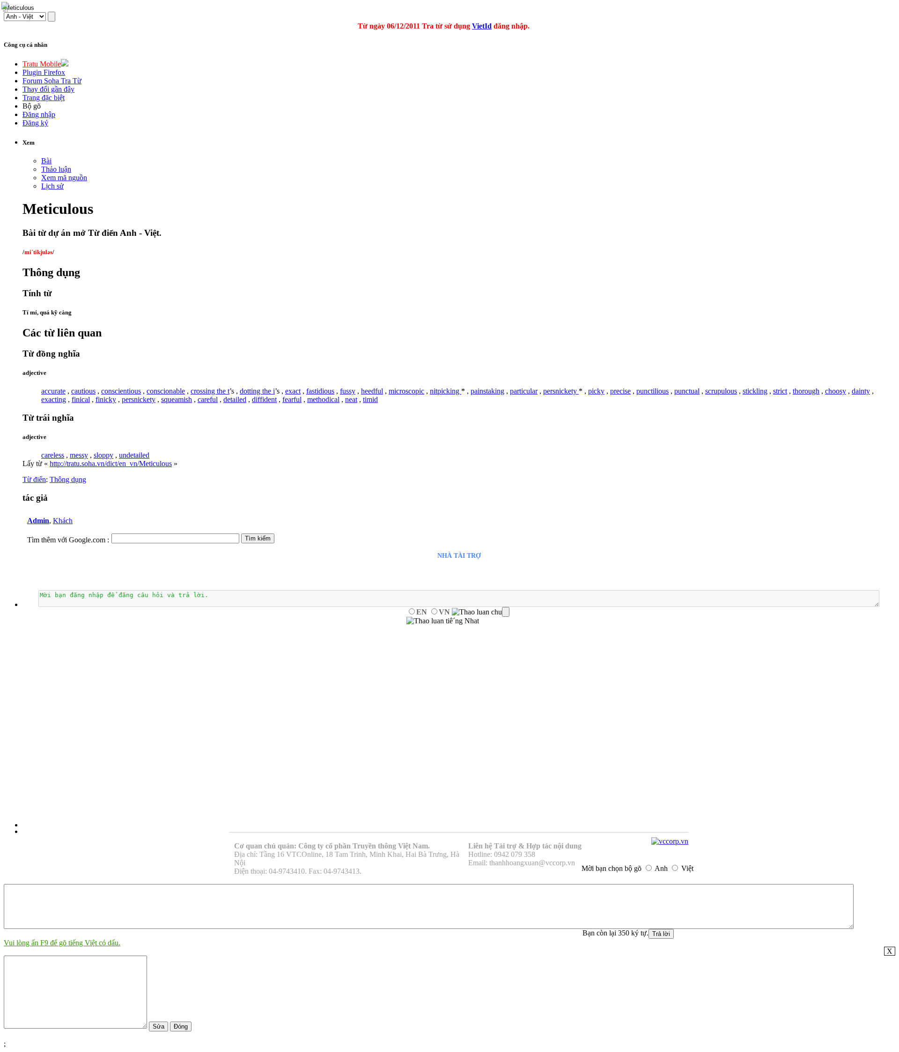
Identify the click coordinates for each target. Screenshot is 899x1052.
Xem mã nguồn (64, 178)
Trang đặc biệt (43, 98)
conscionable (166, 391)
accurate (53, 391)
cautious (83, 391)
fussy (347, 391)
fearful (292, 399)
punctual (687, 391)
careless (52, 455)
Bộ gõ (31, 106)
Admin (38, 521)
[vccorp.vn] (669, 841)
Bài (46, 161)
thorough (806, 391)
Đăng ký (35, 123)
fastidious (320, 391)
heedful (372, 391)
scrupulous (721, 391)
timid (370, 399)
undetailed (134, 455)
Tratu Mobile (41, 64)
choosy (835, 391)
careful (208, 399)
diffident (264, 399)
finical (81, 399)
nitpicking (445, 391)
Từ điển (34, 479)
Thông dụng (68, 479)
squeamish (176, 399)
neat (351, 399)
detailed (234, 399)
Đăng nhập (38, 114)
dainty (861, 391)
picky (596, 391)
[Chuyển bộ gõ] (6, 6)
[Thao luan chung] (480, 612)
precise (620, 391)
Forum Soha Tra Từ (51, 81)
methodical (323, 399)
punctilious (652, 391)
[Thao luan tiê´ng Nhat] (442, 621)
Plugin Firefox (43, 72)
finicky (106, 399)
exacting (53, 399)
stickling (755, 391)
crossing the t (210, 391)
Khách (63, 521)
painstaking (487, 391)
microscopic (406, 391)
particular (524, 391)
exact (293, 391)
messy (79, 455)
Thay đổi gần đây (48, 89)
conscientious (121, 391)
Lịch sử (52, 186)
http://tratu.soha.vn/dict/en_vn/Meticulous (111, 464)
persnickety (561, 391)
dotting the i (257, 391)
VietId (482, 26)
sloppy (103, 455)
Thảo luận (56, 169)
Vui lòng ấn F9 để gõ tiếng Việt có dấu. (62, 943)
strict (780, 391)
